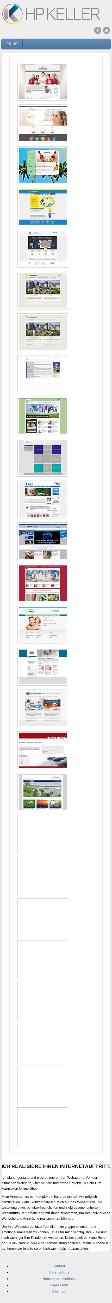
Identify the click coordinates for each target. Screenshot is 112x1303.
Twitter (107, 30)
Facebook (98, 30)
